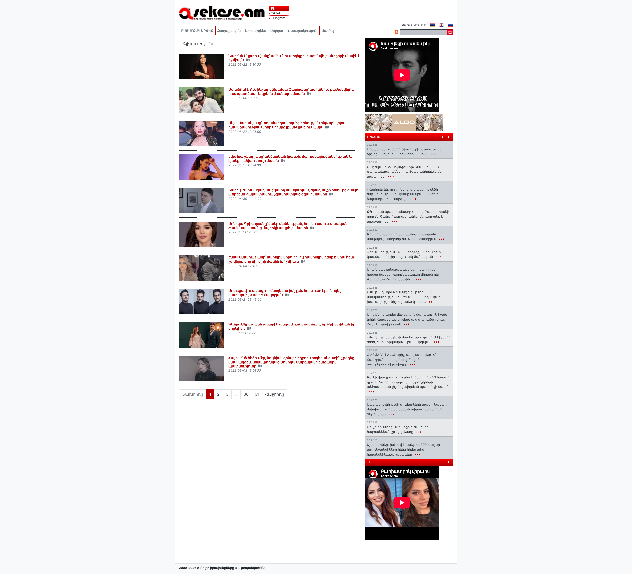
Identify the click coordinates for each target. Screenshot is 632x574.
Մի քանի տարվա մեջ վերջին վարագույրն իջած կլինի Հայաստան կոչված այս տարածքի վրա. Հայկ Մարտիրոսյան (407, 319)
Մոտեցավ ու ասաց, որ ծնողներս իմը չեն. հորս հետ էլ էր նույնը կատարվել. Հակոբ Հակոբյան (285, 292)
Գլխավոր (192, 43)
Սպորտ (276, 31)
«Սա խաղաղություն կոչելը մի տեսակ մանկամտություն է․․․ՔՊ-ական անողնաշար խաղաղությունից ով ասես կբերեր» (403, 297)
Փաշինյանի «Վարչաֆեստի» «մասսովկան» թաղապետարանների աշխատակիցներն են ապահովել (404, 171)
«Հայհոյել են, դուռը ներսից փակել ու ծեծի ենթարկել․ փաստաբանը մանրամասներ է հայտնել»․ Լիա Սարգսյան (402, 194)
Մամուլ (328, 31)
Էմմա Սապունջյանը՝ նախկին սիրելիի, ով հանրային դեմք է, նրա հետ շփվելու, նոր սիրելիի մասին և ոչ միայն (291, 259)
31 (257, 394)
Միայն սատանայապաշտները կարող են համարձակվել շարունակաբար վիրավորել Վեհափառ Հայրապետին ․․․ (403, 274)
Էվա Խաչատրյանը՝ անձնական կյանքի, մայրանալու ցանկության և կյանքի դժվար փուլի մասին (290, 158)
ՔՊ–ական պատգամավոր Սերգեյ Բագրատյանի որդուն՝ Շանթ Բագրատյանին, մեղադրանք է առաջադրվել (408, 216)
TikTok (275, 13)
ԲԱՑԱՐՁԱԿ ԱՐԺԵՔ (197, 31)
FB (272, 8)
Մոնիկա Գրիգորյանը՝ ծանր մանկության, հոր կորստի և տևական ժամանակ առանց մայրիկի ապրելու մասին (288, 225)
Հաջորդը (274, 394)
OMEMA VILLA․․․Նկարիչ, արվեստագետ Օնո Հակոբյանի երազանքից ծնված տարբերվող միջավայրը (403, 359)
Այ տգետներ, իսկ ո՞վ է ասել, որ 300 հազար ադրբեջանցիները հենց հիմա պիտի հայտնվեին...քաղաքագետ (403, 449)
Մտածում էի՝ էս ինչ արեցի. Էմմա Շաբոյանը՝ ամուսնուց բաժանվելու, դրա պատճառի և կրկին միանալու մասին (291, 91)
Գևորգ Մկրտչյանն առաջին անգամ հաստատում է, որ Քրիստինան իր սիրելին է (291, 326)
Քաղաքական (229, 31)
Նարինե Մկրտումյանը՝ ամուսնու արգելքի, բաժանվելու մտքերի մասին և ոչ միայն (294, 58)
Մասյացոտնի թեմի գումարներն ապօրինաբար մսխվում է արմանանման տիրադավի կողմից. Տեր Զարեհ (407, 409)
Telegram (277, 18)
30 (246, 394)
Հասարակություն (302, 31)
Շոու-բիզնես (255, 31)
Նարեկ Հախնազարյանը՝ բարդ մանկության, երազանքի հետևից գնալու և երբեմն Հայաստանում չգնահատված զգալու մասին (294, 192)
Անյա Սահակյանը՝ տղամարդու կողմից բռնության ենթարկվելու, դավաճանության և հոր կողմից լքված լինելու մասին (287, 125)
